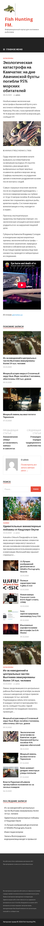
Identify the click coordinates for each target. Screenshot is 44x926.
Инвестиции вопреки (13, 832)
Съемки (6, 523)
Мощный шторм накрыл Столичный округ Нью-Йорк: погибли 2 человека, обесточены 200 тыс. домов (21, 376)
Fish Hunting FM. (19, 22)
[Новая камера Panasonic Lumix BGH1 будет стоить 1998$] (10, 603)
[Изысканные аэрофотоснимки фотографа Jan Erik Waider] (10, 633)
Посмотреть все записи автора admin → (29, 467)
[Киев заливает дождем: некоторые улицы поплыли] (10, 776)
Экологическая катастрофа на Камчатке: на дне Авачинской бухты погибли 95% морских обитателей (30, 738)
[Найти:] (22, 489)
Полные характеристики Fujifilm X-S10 (28, 583)
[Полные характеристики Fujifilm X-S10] (10, 589)
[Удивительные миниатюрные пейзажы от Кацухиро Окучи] (22, 521)
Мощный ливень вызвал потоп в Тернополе (28, 756)
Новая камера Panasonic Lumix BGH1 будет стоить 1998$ (29, 598)
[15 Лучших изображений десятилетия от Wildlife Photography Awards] (10, 570)
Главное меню (14, 49)
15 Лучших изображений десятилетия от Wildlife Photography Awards (30, 566)
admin (18, 95)
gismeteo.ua (17, 315)
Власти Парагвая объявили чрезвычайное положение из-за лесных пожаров (18, 784)
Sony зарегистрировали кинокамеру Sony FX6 (30, 613)
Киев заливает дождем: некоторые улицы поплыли (29, 770)
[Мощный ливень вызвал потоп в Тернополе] (22, 411)
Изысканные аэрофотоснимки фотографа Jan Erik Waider (29, 629)
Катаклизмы (8, 58)
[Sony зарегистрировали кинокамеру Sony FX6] (10, 619)
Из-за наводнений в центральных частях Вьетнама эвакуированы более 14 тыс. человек (19, 361)
